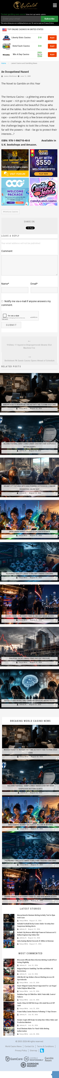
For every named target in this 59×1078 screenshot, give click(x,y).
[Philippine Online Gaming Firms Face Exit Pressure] (29, 627)
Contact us (29, 1046)
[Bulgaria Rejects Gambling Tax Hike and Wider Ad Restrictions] (8, 971)
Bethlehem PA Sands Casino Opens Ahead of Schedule (30, 360)
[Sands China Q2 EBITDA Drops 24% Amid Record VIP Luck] (8, 1006)
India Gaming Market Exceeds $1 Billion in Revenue (29, 531)
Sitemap (33, 1050)
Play (52, 37)
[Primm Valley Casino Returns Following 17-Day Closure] (8, 1014)
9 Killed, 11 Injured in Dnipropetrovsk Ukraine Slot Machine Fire (29, 346)
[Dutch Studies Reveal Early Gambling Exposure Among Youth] (29, 669)
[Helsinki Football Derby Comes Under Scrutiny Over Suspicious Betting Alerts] (29, 415)
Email (34, 283)
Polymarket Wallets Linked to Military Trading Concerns (29, 574)
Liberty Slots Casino (21, 37)
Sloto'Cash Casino (21, 46)
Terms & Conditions (45, 1046)
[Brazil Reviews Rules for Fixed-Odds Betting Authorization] (8, 1031)
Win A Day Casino (21, 54)
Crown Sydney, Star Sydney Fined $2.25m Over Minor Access (29, 616)
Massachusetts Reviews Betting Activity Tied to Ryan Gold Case (29, 405)
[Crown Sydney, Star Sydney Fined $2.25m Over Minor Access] (29, 584)
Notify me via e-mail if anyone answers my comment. (26, 303)
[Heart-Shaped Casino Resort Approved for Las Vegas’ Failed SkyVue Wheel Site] (8, 989)
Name (5, 283)
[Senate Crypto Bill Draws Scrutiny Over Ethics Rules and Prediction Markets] (8, 1023)
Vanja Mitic (23, 408)
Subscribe (49, 19)
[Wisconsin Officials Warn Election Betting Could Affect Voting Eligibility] (8, 963)
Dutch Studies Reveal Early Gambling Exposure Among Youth (29, 701)
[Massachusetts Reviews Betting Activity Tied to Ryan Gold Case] (29, 373)
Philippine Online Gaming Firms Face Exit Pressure (29, 658)
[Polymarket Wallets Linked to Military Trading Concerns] (29, 542)
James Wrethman (10, 76)
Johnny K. (23, 451)
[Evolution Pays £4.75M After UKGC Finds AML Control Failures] (8, 997)
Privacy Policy (21, 1050)
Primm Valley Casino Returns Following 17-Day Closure (36, 1012)
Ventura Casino (11, 212)
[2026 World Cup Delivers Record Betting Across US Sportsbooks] (8, 980)
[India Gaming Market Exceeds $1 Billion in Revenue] (29, 500)
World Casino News (13, 1046)
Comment (6, 251)
